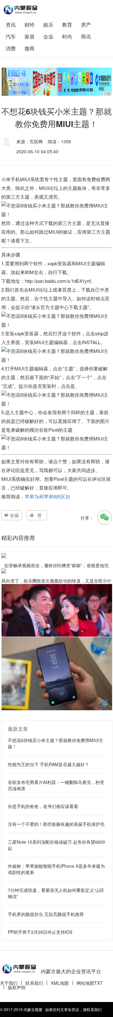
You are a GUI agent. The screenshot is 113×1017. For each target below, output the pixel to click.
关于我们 (9, 983)
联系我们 (34, 983)
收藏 (14, 515)
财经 (29, 24)
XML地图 (60, 983)
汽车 (11, 36)
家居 (29, 36)
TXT (98, 983)
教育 (67, 24)
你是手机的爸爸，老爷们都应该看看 (43, 806)
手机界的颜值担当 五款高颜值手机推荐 (46, 914)
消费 (11, 48)
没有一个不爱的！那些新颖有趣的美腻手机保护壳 (56, 824)
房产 (86, 24)
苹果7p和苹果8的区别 (47, 496)
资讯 (11, 24)
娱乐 (48, 24)
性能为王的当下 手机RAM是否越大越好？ (48, 764)
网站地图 (85, 983)
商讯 (86, 36)
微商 (29, 48)
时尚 (67, 36)
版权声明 (16, 987)
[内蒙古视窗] (20, 9)
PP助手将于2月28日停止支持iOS (40, 932)
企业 (48, 36)
